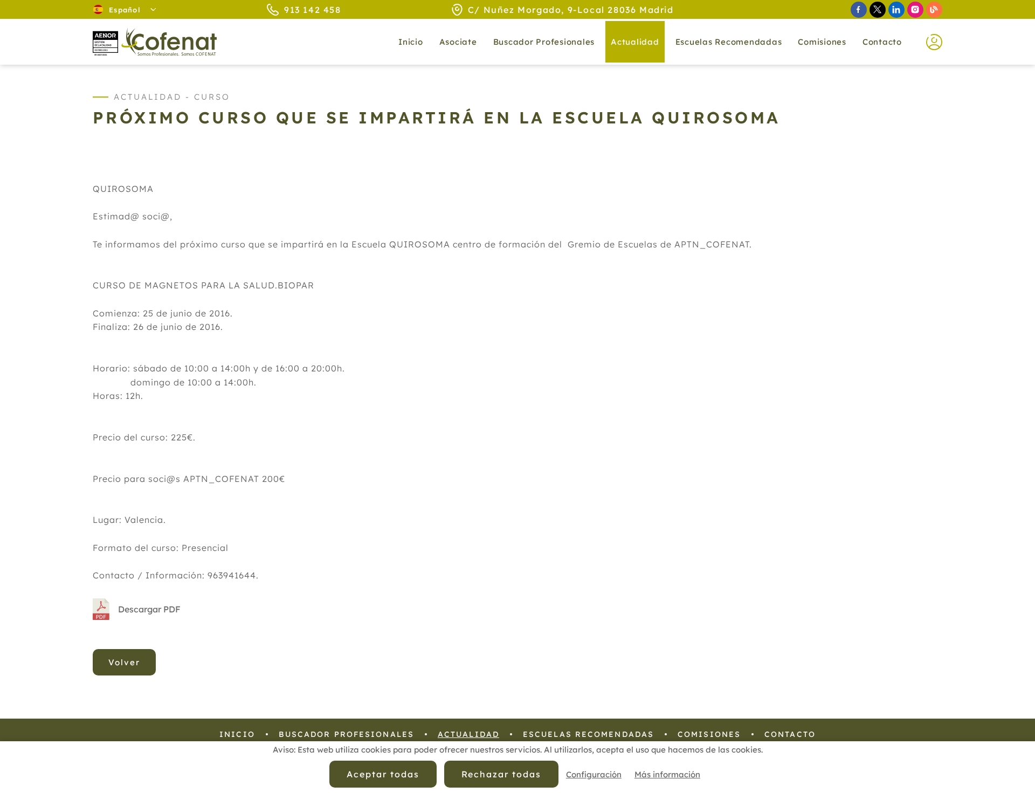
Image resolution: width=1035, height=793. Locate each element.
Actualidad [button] (635, 42)
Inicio (410, 42)
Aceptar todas (383, 774)
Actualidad (468, 734)
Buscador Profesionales (544, 42)
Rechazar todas (501, 774)
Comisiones (822, 42)
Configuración (594, 774)
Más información (667, 774)
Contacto (882, 42)
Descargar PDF (149, 609)
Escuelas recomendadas (728, 42)
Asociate (458, 42)
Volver (124, 662)
